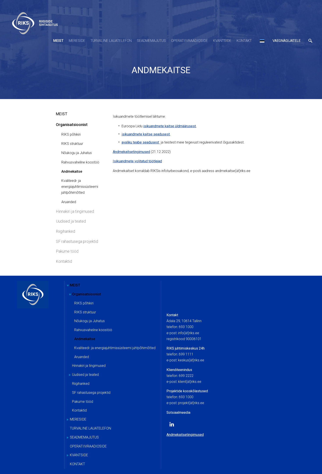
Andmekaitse (71, 171)
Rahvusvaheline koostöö (80, 162)
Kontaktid (64, 261)
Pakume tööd (67, 251)
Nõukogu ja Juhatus (76, 153)
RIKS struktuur (72, 144)
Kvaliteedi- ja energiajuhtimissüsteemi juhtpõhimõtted (79, 187)
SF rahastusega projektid (77, 241)
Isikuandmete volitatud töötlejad (137, 161)
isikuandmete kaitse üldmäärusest (169, 126)
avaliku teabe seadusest (141, 142)
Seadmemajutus (151, 41)
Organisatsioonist (72, 124)
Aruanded (68, 202)
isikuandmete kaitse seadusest (146, 134)
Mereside (77, 41)
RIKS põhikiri (71, 134)
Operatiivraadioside (189, 41)
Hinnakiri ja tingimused (75, 211)
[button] (262, 41)
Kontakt (244, 41)
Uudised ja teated (71, 221)
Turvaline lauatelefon (111, 41)
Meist (58, 41)
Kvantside (222, 41)
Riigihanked (65, 231)
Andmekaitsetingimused (131, 152)
